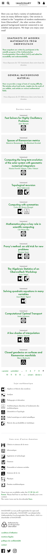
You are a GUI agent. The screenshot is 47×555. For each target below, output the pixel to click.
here (30, 499)
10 (7, 375)
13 (20, 375)
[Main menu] (3, 3)
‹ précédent (14, 371)
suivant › (31, 375)
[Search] (8, 3)
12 (16, 375)
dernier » (38, 375)
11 (11, 375)
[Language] (38, 3)
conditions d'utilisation (9, 532)
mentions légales (7, 537)
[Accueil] (23, 2)
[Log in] (43, 3)
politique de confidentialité (11, 541)
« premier (5, 371)
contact (4, 545)
